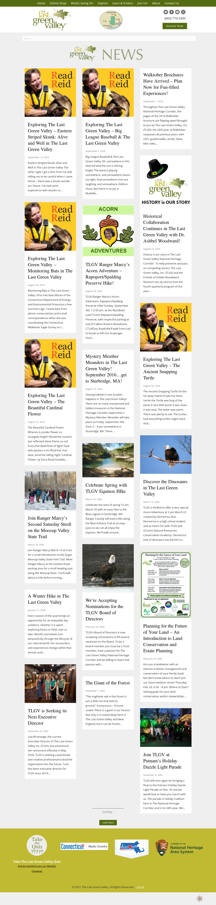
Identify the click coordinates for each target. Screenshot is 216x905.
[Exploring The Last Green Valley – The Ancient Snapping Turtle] (165, 327)
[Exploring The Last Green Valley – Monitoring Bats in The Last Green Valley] (50, 227)
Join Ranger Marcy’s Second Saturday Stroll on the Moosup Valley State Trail (49, 527)
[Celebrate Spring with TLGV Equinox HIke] (108, 460)
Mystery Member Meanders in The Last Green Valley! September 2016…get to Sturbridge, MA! (106, 368)
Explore (103, 3)
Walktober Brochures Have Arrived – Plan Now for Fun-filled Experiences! (163, 83)
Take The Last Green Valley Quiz (37, 862)
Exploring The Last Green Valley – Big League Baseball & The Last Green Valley (108, 133)
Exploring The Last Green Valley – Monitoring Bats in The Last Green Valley (50, 267)
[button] (108, 822)
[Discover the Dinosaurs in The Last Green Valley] (165, 455)
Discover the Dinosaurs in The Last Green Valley (165, 487)
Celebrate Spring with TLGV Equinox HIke (106, 488)
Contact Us (172, 3)
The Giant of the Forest (108, 682)
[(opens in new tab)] (84, 846)
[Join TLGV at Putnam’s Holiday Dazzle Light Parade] (165, 728)
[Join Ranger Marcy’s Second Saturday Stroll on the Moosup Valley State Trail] (50, 491)
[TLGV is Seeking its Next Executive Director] (50, 684)
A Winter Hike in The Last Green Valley (48, 599)
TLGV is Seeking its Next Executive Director (47, 716)
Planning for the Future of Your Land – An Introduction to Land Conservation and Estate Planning (165, 638)
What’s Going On (82, 3)
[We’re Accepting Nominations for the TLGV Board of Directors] (108, 568)
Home (41, 3)
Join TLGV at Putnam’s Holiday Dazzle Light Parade (162, 760)
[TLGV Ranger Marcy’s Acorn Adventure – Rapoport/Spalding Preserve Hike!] (108, 231)
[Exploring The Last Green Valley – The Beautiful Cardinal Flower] (50, 363)
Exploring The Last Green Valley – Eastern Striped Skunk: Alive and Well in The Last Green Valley (50, 136)
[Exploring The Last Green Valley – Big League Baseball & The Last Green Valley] (108, 93)
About (156, 3)
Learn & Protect (122, 3)
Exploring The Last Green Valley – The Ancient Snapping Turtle (161, 368)
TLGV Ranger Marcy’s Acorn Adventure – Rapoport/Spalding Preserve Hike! (108, 273)
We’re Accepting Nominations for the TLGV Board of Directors (104, 609)
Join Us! (142, 3)
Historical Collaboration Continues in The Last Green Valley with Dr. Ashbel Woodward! (164, 228)
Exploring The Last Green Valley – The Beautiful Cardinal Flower (46, 404)
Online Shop (58, 3)
